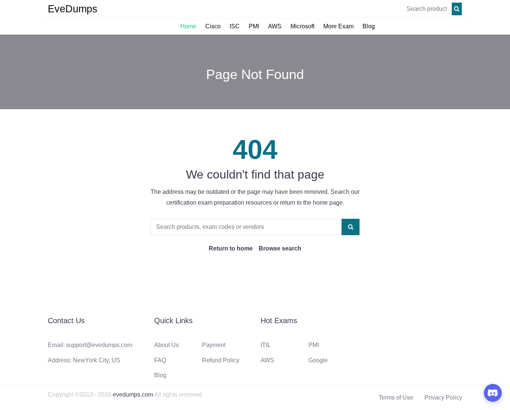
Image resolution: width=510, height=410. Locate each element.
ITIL (266, 345)
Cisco (213, 26)
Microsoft (302, 26)
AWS (275, 26)
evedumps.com (133, 394)
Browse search (280, 248)
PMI (254, 26)
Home (188, 26)
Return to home (231, 248)
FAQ (160, 360)
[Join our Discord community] (493, 393)
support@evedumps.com (99, 345)
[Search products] (457, 9)
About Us (166, 345)
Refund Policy (220, 360)
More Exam (338, 26)
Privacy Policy (443, 397)
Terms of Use (396, 397)
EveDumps (72, 9)
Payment (214, 345)
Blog (369, 26)
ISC (235, 26)
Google (318, 360)
